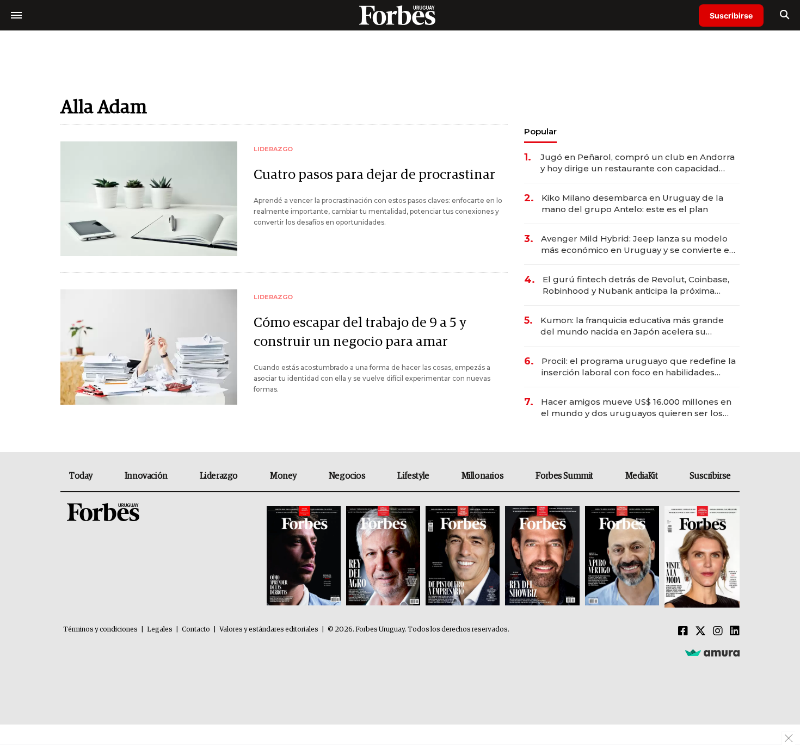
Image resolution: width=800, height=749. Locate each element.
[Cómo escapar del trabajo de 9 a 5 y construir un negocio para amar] (148, 346)
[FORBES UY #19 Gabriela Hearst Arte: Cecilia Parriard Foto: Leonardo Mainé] (701, 556)
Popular (540, 131)
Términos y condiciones (100, 629)
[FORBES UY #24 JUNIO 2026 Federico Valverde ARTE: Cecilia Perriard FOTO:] (303, 556)
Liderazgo (219, 476)
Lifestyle (413, 476)
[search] (784, 15)
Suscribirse (731, 15)
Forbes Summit (564, 476)
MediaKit (641, 476)
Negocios (347, 476)
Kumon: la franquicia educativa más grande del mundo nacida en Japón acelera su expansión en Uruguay (632, 326)
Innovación (146, 476)
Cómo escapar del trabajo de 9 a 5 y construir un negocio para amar (360, 332)
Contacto (196, 629)
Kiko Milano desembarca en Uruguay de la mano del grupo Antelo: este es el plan (632, 203)
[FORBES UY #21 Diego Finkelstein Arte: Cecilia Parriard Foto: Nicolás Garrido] (542, 556)
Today (81, 476)
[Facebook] (683, 631)
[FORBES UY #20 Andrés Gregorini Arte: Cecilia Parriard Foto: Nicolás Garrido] (622, 556)
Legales (160, 629)
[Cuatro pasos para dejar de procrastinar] (148, 198)
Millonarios (482, 476)
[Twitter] (700, 631)
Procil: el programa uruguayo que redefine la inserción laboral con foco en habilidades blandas (638, 367)
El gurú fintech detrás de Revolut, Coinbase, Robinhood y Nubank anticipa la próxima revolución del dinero (636, 285)
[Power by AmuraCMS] (712, 652)
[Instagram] (718, 631)
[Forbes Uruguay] (400, 14)
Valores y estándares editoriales (268, 629)
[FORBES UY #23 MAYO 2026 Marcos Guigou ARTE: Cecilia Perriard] (383, 556)
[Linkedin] (735, 631)
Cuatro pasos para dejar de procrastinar (374, 175)
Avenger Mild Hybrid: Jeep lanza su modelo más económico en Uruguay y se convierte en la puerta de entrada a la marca (638, 244)
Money (283, 476)
